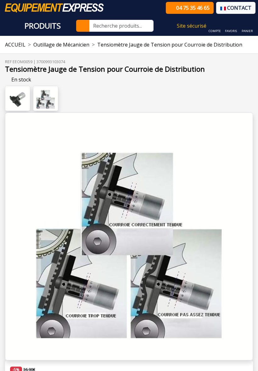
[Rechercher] (82, 26)
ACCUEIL (15, 44)
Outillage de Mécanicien (61, 44)
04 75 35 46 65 (192, 7)
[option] (129, 236)
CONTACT (238, 7)
